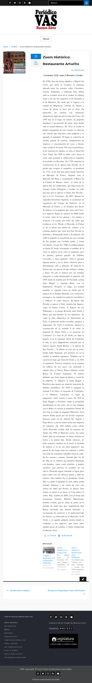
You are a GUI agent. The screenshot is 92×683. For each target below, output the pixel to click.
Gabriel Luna (79, 70)
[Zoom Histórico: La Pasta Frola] (64, 559)
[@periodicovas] (10, 3)
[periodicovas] (20, 3)
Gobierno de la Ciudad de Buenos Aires (67, 623)
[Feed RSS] (25, 3)
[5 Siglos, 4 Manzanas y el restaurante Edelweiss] (49, 550)
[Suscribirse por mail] (30, 3)
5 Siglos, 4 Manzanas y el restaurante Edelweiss (49, 559)
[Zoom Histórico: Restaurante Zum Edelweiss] (79, 561)
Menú (46, 38)
